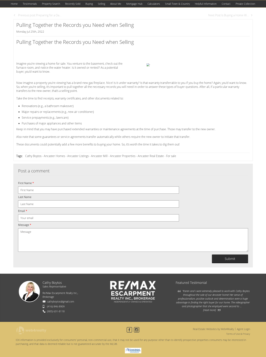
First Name (26, 183)
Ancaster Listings (78, 156)
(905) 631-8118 (56, 311)
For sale (171, 156)
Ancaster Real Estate (151, 156)
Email (22, 211)
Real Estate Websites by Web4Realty (213, 329)
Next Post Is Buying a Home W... (228, 15)
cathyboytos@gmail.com (60, 301)
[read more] (209, 310)
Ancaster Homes (54, 156)
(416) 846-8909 (56, 306)
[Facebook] (129, 330)
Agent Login (243, 329)
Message (24, 225)
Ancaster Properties (122, 156)
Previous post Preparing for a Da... (39, 15)
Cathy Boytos (33, 156)
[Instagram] (136, 330)
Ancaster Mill (99, 156)
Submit (230, 258)
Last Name (24, 197)
